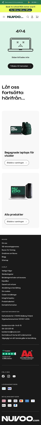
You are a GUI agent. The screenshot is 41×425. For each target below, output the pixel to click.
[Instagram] (8, 376)
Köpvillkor (5, 281)
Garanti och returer (9, 284)
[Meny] (4, 17)
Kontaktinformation (9, 305)
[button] (35, 2)
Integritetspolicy (8, 298)
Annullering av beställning (11, 288)
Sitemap (5, 260)
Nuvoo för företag (8, 250)
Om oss (4, 243)
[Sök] (27, 17)
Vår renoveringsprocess (10, 247)
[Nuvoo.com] (15, 17)
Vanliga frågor (7, 271)
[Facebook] (3, 376)
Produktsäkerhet (8, 302)
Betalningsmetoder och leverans (14, 278)
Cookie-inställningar (9, 295)
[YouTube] (14, 376)
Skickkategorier (7, 274)
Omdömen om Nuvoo (9, 253)
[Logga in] (32, 17)
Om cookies (6, 291)
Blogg (4, 257)
